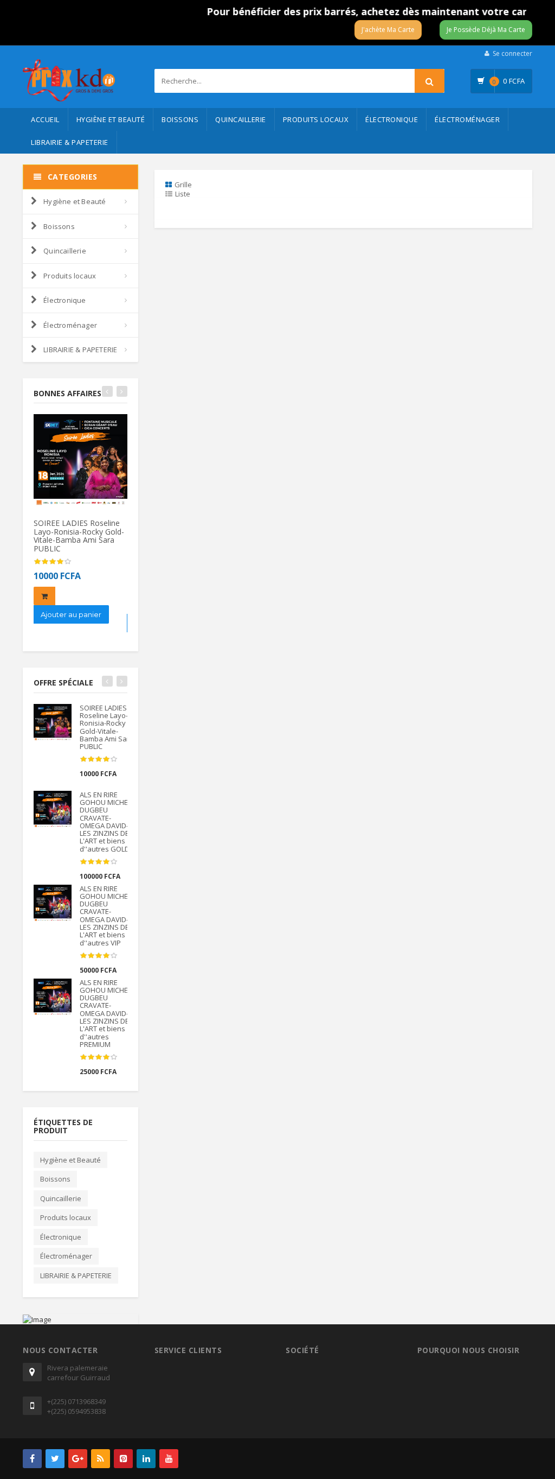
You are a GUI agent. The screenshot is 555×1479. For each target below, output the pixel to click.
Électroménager (467, 119)
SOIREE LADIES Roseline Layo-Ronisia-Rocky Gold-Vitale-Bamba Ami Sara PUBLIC (79, 535)
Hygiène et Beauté (110, 119)
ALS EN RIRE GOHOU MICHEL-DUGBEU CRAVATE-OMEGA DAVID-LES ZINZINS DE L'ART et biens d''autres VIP (106, 916)
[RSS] (100, 1458)
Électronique (391, 119)
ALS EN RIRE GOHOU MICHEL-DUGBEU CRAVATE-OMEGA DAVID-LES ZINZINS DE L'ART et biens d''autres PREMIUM (106, 1013)
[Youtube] (168, 1458)
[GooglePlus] (77, 1458)
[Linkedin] (146, 1458)
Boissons (180, 119)
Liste (182, 194)
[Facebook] (32, 1458)
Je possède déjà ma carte (486, 29)
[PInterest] (123, 1458)
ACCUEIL (45, 119)
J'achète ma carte (388, 29)
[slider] (53, 562)
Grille (183, 184)
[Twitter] (55, 1458)
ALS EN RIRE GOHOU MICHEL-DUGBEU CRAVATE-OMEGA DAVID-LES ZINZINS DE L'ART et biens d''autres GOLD (106, 822)
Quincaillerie (240, 119)
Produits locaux (316, 119)
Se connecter (512, 53)
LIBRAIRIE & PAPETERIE (69, 142)
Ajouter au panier (71, 614)
